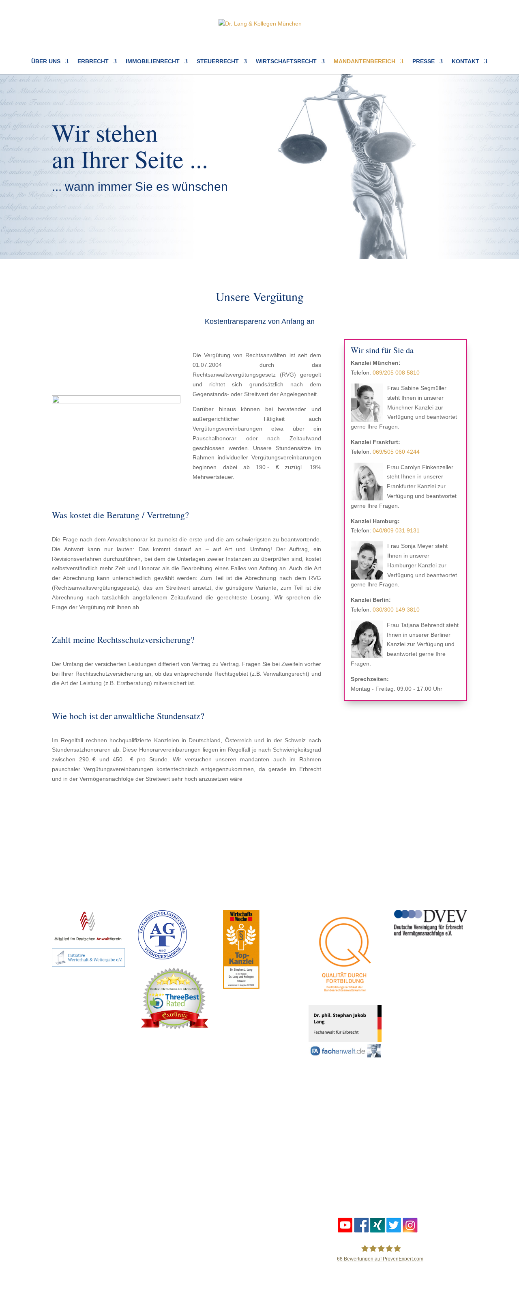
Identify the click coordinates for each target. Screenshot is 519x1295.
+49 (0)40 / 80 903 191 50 (312, 1160)
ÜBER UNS (45, 61)
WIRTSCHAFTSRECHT (286, 61)
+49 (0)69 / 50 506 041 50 (205, 1160)
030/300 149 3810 (396, 609)
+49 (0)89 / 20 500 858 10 (97, 1151)
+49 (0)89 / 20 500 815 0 (97, 1160)
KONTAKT (465, 61)
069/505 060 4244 (396, 451)
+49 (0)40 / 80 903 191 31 (311, 1151)
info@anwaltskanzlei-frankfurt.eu (201, 1170)
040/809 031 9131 (396, 530)
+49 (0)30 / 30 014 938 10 (418, 1151)
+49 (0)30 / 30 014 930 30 (419, 1160)
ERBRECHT (93, 61)
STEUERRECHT (218, 61)
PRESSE (423, 61)
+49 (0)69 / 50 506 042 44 (204, 1151)
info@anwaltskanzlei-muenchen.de (97, 1170)
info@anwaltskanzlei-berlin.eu (411, 1170)
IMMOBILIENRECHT (153, 61)
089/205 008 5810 (396, 372)
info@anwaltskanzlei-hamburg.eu (308, 1170)
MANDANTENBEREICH (364, 61)
